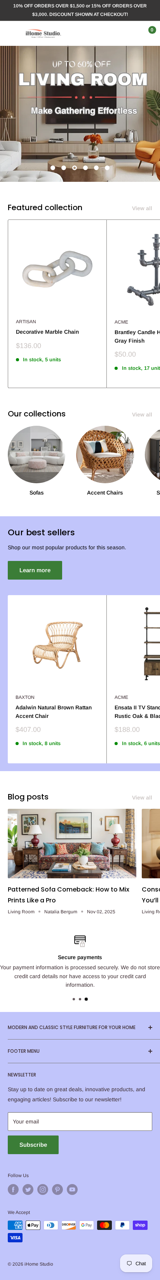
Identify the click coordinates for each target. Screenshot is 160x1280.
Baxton (25, 697)
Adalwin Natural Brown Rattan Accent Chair (54, 711)
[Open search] (115, 33)
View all (142, 208)
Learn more (34, 570)
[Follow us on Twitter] (28, 1189)
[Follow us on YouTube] (72, 1189)
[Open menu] (12, 33)
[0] (146, 33)
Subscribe (33, 1144)
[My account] (130, 33)
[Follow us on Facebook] (13, 1189)
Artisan (26, 321)
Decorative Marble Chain (47, 332)
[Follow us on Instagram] (42, 1189)
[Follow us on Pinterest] (57, 1189)
